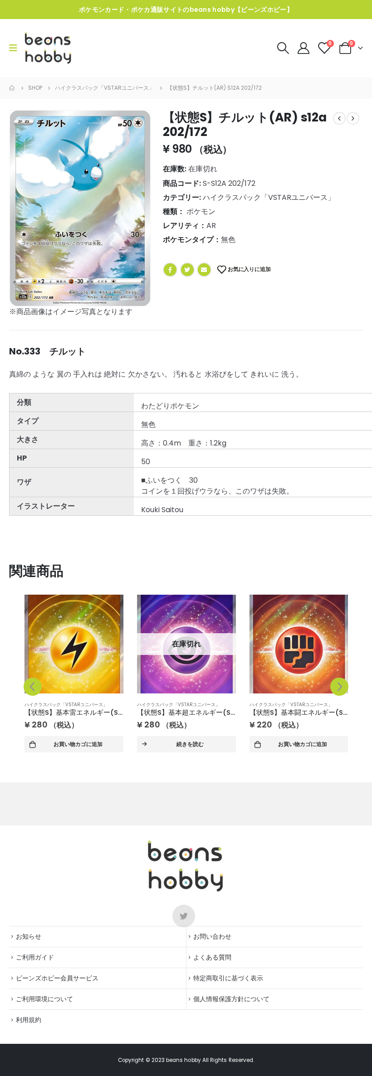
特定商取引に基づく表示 (228, 978)
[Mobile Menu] (16, 48)
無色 (228, 239)
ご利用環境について (44, 998)
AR (211, 225)
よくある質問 (212, 957)
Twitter (187, 269)
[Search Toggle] (283, 48)
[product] (73, 644)
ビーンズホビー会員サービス (57, 978)
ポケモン (200, 211)
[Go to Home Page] (12, 87)
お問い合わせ (212, 936)
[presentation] (33, 687)
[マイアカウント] (304, 48)
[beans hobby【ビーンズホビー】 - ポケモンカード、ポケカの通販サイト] (48, 48)
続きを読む (190, 744)
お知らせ (28, 936)
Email (204, 269)
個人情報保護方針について (231, 998)
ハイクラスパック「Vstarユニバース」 (269, 197)
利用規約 (28, 1019)
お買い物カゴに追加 (78, 744)
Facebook (170, 269)
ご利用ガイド (35, 957)
